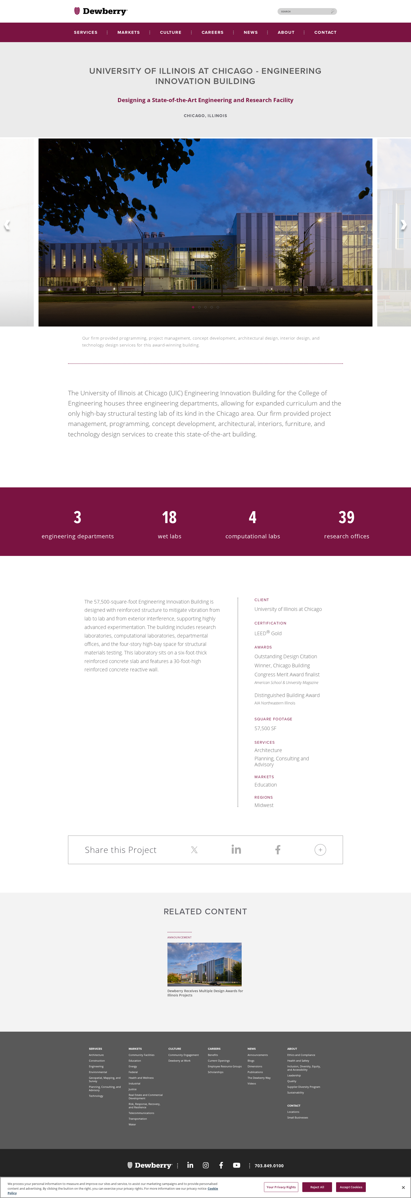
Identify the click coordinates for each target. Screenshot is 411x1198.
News (252, 1048)
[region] (205, 1187)
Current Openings (219, 1060)
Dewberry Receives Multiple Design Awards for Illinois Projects (205, 993)
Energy (133, 1066)
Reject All (317, 1187)
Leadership (294, 1075)
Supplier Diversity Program (303, 1087)
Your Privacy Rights (281, 1187)
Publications (255, 1072)
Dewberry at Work (179, 1060)
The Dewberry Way (259, 1077)
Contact (293, 1105)
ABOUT (286, 32)
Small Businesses (297, 1117)
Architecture (96, 1055)
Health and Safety (298, 1060)
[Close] (403, 1187)
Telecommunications (141, 1113)
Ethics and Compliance (301, 1055)
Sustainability (295, 1092)
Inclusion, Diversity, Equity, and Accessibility (304, 1067)
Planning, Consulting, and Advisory (105, 1088)
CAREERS (213, 32)
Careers (214, 1048)
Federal (133, 1072)
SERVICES (86, 32)
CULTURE (171, 32)
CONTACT (325, 32)
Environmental (98, 1072)
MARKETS (128, 32)
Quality (291, 1081)
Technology (96, 1096)
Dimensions (255, 1066)
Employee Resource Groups (225, 1066)
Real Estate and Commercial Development (146, 1096)
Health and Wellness (141, 1077)
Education (135, 1060)
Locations (293, 1112)
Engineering (96, 1066)
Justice (133, 1089)
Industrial (134, 1083)
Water (132, 1124)
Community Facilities (141, 1055)
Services (95, 1048)
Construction (97, 1060)
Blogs (251, 1060)
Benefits (213, 1055)
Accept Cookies (351, 1187)
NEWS (251, 32)
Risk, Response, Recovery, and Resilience (144, 1105)
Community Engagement (183, 1055)
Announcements (258, 1055)
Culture (174, 1048)
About (292, 1048)
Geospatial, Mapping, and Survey (105, 1079)
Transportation (138, 1118)
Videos (252, 1083)
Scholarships (215, 1072)
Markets (135, 1048)
